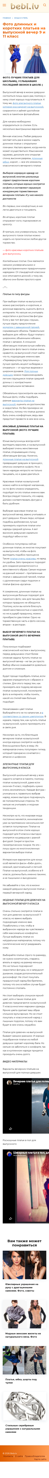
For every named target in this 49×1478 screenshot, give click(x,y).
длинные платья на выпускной (20, 459)
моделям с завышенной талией (21, 327)
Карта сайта (40, 1459)
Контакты (8, 1456)
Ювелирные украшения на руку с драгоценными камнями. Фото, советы (21, 1287)
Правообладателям (35, 1456)
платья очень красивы (23, 558)
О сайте (19, 1456)
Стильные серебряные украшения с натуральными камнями (22, 1428)
